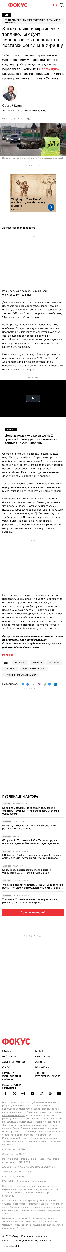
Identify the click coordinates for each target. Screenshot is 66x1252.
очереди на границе (34, 669)
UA (55, 5)
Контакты (50, 1240)
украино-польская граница (21, 675)
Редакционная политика (12, 1086)
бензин (38, 662)
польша (55, 662)
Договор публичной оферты (49, 1074)
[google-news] (50, 1093)
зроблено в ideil (12, 1246)
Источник (8, 654)
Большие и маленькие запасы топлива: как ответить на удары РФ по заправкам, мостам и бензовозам (30, 810)
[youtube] (32, 1093)
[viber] (41, 1093)
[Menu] (4, 5)
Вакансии (42, 1067)
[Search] (61, 5)
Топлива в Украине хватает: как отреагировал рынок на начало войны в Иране (30, 901)
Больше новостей (33, 912)
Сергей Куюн (49, 69)
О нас (6, 1067)
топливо (20, 662)
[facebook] (5, 1093)
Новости (8, 1050)
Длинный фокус (13, 1061)
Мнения (40, 1050)
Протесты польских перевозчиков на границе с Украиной (32, 21)
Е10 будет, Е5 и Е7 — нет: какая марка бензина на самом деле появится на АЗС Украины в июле (32, 856)
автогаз (11, 669)
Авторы (40, 1061)
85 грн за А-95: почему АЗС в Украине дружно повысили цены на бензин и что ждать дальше (30, 842)
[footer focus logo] (16, 1041)
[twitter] (14, 1093)
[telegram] (23, 1093)
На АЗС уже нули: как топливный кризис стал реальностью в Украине (30, 827)
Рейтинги (9, 1056)
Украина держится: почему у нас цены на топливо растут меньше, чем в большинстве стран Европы (32, 886)
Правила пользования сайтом (11, 1076)
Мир (7, 15)
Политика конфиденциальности (21, 1240)
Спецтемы (42, 1056)
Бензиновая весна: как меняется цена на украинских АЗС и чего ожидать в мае (26, 871)
